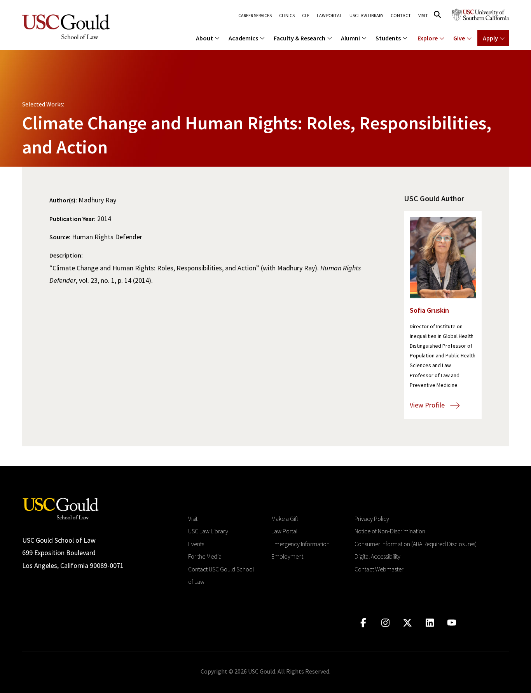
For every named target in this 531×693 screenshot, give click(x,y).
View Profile (428, 404)
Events (196, 544)
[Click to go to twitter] (407, 623)
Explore (427, 38)
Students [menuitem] (388, 38)
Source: (59, 237)
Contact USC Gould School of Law (221, 575)
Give (459, 38)
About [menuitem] (204, 38)
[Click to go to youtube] (452, 623)
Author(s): (63, 200)
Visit (423, 15)
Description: (66, 255)
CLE (305, 15)
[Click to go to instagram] (385, 623)
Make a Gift (284, 518)
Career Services (255, 15)
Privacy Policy (372, 518)
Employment (287, 556)
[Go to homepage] (60, 507)
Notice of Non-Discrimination (390, 531)
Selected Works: (43, 104)
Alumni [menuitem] (350, 38)
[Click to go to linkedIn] (429, 623)
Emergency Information (300, 544)
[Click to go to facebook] (363, 623)
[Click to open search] (437, 14)
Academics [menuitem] (243, 38)
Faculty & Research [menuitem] (299, 38)
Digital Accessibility (377, 556)
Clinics (287, 15)
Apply (490, 38)
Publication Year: (72, 219)
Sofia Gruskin (429, 310)
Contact (401, 15)
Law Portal (329, 15)
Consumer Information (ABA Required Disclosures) (416, 544)
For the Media (205, 556)
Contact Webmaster (379, 569)
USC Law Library (366, 15)
